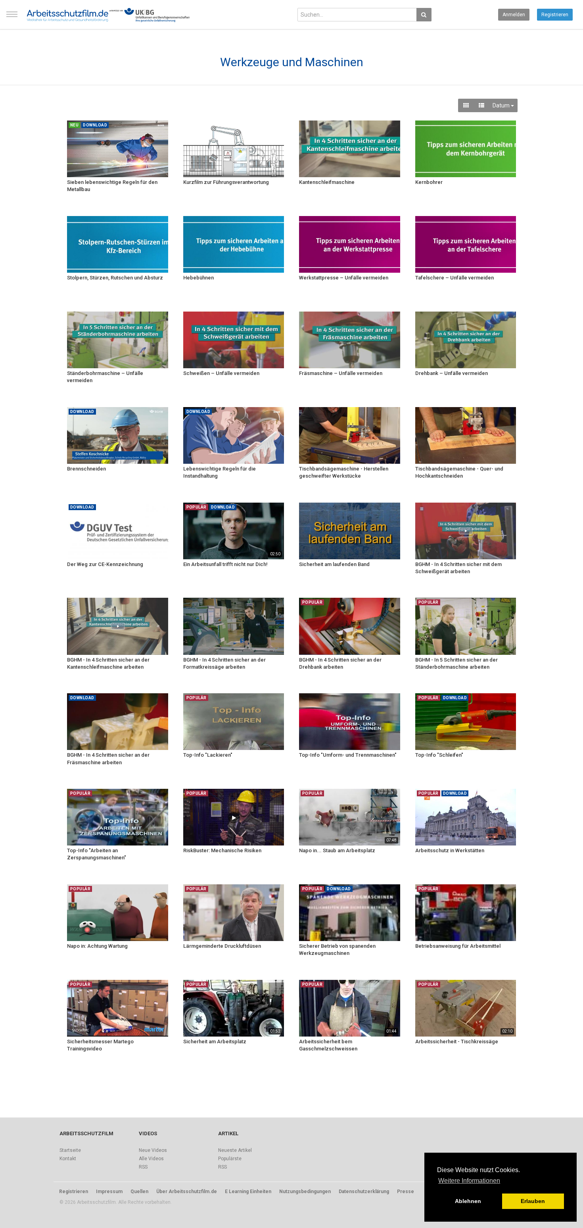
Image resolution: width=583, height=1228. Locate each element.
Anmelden (513, 14)
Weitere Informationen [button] (469, 1180)
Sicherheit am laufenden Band (334, 564)
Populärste (230, 1158)
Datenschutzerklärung (364, 1191)
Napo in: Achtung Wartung (97, 946)
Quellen (139, 1191)
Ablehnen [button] (468, 1201)
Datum (502, 105)
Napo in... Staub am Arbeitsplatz (337, 850)
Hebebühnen (198, 278)
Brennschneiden (86, 469)
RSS (143, 1167)
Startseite (70, 1150)
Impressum (109, 1191)
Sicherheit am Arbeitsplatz (214, 1041)
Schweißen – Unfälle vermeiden (221, 373)
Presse (405, 1191)
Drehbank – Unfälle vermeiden (451, 373)
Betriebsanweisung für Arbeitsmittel (458, 946)
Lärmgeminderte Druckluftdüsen (222, 946)
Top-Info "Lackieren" (207, 755)
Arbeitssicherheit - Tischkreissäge (456, 1041)
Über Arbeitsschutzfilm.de (186, 1191)
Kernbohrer (429, 182)
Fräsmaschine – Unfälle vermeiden (340, 373)
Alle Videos (151, 1158)
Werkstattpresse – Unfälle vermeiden (343, 278)
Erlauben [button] (533, 1201)
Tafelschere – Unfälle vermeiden (454, 278)
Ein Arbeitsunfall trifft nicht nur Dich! (225, 564)
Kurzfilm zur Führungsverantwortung (226, 182)
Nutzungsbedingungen (305, 1191)
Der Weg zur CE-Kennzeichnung (105, 564)
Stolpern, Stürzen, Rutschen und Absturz (115, 278)
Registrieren (554, 14)
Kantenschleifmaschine (327, 182)
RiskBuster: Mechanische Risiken (222, 850)
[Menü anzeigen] (12, 18)
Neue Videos (153, 1150)
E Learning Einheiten (248, 1191)
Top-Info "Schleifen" (439, 755)
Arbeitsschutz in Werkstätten (449, 850)
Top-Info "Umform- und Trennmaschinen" (348, 755)
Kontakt (67, 1158)
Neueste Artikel (235, 1150)
